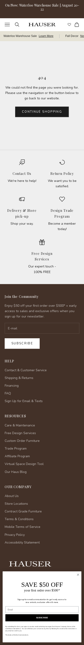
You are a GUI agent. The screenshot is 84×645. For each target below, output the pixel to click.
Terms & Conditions (19, 519)
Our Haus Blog (16, 472)
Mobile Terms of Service (22, 527)
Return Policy (62, 173)
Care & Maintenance (20, 425)
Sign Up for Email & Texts (24, 401)
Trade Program (16, 448)
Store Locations (16, 503)
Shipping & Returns (19, 378)
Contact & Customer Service (26, 370)
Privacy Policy (15, 535)
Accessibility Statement (22, 542)
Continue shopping (42, 112)
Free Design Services (20, 433)
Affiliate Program (17, 456)
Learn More (46, 36)
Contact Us (22, 173)
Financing (12, 385)
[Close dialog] (78, 575)
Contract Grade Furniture (23, 511)
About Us (12, 496)
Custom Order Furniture (22, 441)
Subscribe (22, 343)
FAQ (8, 393)
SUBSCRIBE (42, 618)
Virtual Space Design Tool (24, 464)
